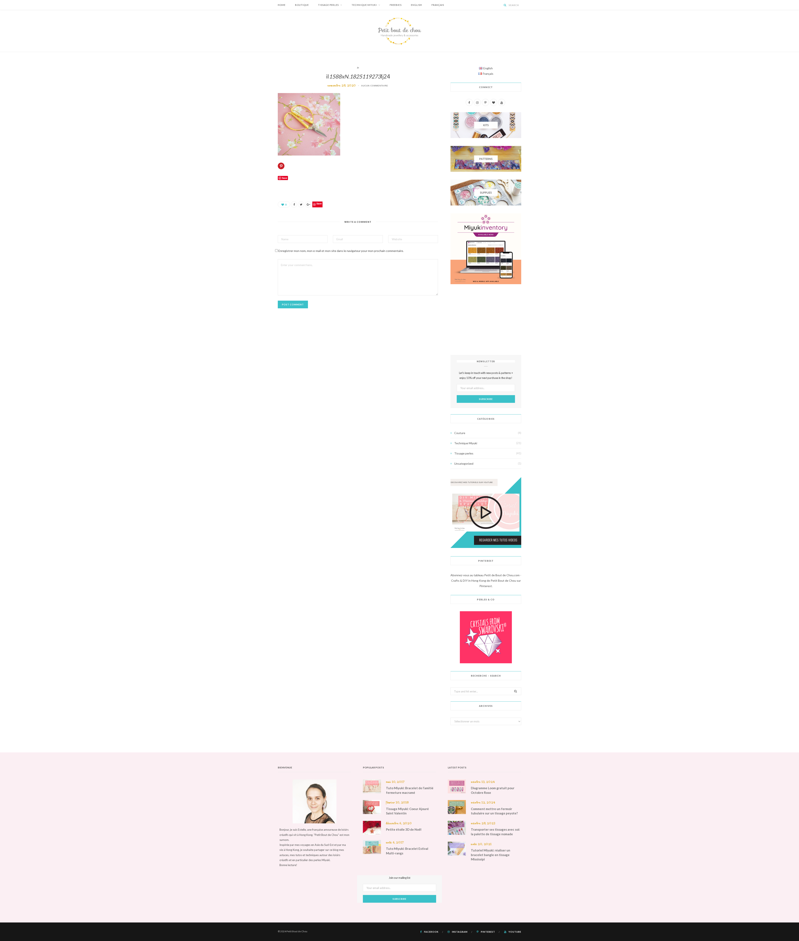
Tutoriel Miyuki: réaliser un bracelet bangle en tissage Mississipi (490, 854)
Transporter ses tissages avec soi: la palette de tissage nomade (495, 832)
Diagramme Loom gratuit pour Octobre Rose (492, 790)
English (416, 5)
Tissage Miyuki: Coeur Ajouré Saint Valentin (407, 811)
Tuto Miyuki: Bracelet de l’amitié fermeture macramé (409, 790)
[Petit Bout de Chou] (399, 31)
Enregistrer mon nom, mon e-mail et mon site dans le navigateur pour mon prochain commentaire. (341, 251)
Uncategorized (463, 463)
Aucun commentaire (374, 86)
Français (438, 5)
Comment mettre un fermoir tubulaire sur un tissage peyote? (494, 811)
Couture (459, 433)
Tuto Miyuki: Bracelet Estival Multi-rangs (407, 851)
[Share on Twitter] (301, 204)
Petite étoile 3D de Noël (403, 829)
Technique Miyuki (364, 5)
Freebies (396, 5)
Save (319, 203)
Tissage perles (328, 5)
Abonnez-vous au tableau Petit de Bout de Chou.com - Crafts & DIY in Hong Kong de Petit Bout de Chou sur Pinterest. (485, 580)
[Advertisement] (485, 319)
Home (281, 5)
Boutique (302, 5)
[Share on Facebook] (294, 204)
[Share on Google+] (308, 204)
